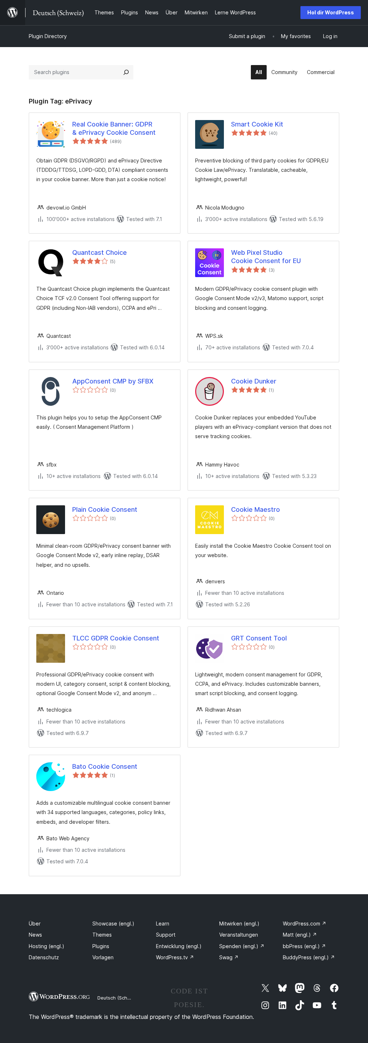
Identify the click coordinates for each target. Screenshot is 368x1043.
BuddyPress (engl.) (309, 957)
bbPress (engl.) (304, 946)
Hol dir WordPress (330, 12)
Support (165, 935)
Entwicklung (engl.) (179, 946)
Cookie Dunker (253, 381)
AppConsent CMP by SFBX (112, 381)
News (35, 935)
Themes (102, 935)
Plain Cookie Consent (104, 509)
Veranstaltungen (238, 935)
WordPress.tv (175, 957)
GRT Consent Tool (259, 638)
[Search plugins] (126, 72)
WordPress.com (304, 923)
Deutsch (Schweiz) (118, 998)
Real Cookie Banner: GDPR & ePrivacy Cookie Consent (114, 128)
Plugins (100, 946)
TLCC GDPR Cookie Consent (115, 638)
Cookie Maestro (255, 509)
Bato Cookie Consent (104, 766)
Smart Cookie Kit (257, 124)
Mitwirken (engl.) (239, 923)
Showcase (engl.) (113, 923)
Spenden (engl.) (241, 946)
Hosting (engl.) (46, 946)
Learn (162, 923)
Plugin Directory (48, 36)
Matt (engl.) (300, 935)
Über (35, 923)
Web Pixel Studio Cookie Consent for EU (266, 257)
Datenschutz (44, 957)
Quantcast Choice (99, 252)
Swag (229, 957)
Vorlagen (103, 957)
